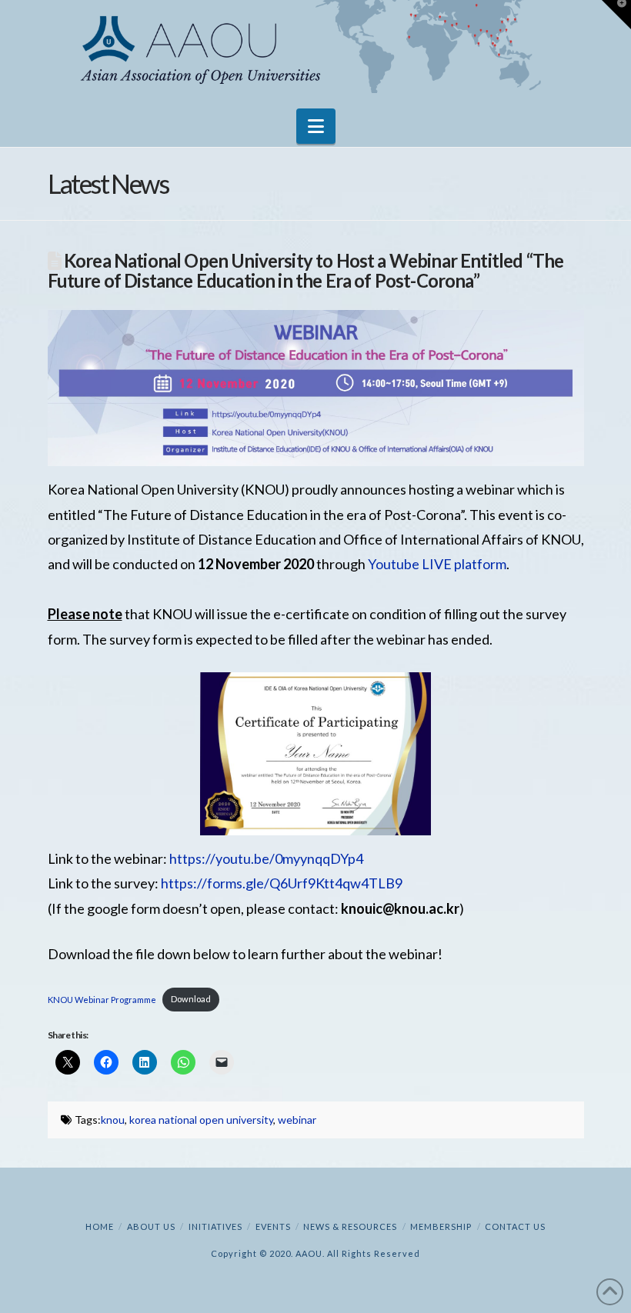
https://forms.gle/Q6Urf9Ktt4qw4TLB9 (281, 883)
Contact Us (515, 1226)
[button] (316, 126)
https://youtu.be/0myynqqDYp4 (266, 858)
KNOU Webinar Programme (102, 999)
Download (191, 999)
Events (273, 1226)
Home (99, 1226)
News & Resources (350, 1226)
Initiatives (215, 1226)
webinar (297, 1119)
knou (113, 1119)
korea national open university (201, 1119)
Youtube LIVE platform (437, 563)
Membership (441, 1226)
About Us (151, 1226)
